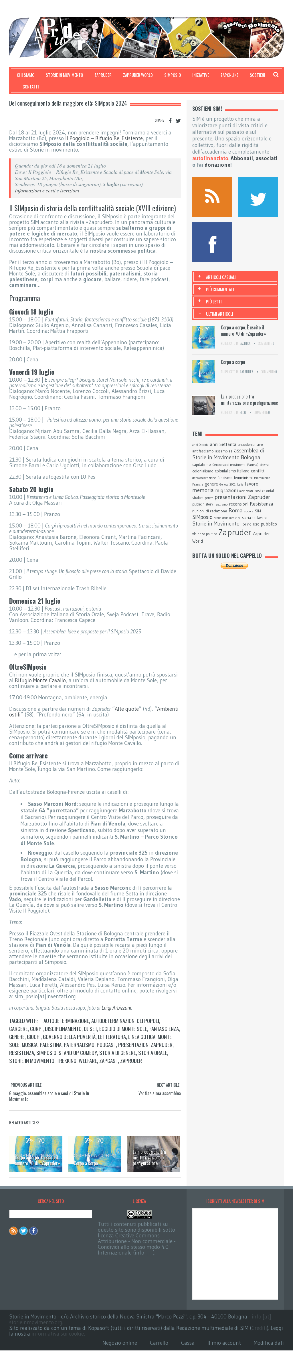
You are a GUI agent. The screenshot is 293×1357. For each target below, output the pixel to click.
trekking (66, 1060)
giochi (34, 1036)
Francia (197, 484)
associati (266, 158)
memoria (203, 490)
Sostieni (257, 75)
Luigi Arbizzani (116, 1007)
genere (17, 1036)
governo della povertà (69, 1036)
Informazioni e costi (35, 190)
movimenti (246, 491)
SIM (258, 511)
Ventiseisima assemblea (159, 1093)
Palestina (51, 1044)
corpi (36, 1028)
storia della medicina (227, 518)
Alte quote (127, 709)
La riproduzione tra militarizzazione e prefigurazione (149, 1157)
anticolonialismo (250, 444)
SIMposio (172, 75)
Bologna (250, 457)
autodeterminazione (66, 1020)
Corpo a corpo (86, 1163)
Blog (243, 412)
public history (202, 504)
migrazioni (226, 490)
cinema (264, 465)
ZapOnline (229, 75)
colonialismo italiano (232, 471)
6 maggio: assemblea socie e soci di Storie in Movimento (49, 1096)
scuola (249, 511)
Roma (236, 510)
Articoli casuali (221, 277)
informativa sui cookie (57, 1333)
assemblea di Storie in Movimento (228, 454)
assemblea (224, 451)
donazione (217, 165)
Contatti (31, 86)
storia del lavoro (254, 518)
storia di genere (117, 1052)
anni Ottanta (200, 445)
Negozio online (119, 1343)
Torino (246, 524)
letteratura (112, 1036)
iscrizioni (69, 190)
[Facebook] (170, 121)
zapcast (108, 1060)
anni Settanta (223, 444)
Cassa (188, 1343)
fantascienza (164, 1028)
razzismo (221, 504)
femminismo (262, 478)
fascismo (225, 477)
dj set (90, 1028)
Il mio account (224, 1343)
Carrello (159, 1343)
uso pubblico (265, 524)
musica (29, 1044)
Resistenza (21, 1052)
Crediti (259, 1328)
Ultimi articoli (219, 314)
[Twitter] (178, 121)
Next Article (168, 1085)
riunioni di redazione (209, 511)
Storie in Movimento (64, 75)
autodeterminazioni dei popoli (125, 1020)
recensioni (238, 504)
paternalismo (79, 1044)
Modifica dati (269, 1343)
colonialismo (202, 471)
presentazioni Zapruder (145, 1044)
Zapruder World (138, 75)
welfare (88, 1060)
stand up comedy (78, 1052)
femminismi (243, 477)
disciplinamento (63, 1028)
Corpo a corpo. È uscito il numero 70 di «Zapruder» (37, 1160)
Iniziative (200, 75)
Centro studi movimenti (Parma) (235, 465)
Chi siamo (25, 75)
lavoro (251, 484)
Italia (240, 484)
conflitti (258, 471)
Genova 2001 (227, 484)
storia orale (152, 1052)
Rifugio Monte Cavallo (40, 680)
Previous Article (26, 1085)
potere (209, 498)
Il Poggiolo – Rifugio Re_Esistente (104, 138)
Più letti (214, 301)
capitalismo (201, 464)
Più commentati (220, 289)
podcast (106, 1044)
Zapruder (103, 75)
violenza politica (204, 534)
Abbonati (242, 158)
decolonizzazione (204, 478)
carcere (18, 1028)
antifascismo (203, 451)
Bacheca (245, 343)
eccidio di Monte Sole (123, 1028)
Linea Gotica (141, 1036)
